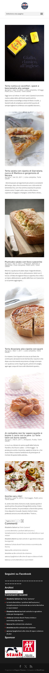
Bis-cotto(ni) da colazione (19, 550)
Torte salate (26, 91)
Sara (9, 90)
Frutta (34, 439)
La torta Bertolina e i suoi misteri (21, 560)
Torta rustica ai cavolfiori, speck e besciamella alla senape (22, 87)
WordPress (40, 670)
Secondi (17, 91)
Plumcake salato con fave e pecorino (23, 262)
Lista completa (31, 90)
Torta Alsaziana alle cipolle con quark (24, 349)
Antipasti (27, 264)
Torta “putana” (25, 527)
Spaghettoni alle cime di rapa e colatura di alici (26, 556)
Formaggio (29, 498)
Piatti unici (9, 91)
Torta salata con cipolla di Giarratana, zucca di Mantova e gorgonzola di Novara (24, 173)
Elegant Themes (20, 670)
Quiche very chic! (13, 496)
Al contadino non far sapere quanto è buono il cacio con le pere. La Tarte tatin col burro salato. (23, 435)
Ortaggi (41, 90)
